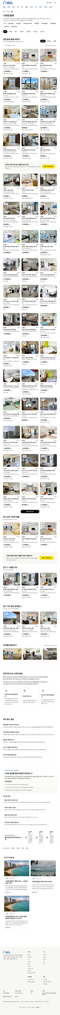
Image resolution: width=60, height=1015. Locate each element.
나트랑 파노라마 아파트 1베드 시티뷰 (30, 442)
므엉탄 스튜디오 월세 (45, 628)
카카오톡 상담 (31, 979)
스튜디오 (22, 31)
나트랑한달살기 (44, 23)
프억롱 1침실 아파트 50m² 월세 (29, 386)
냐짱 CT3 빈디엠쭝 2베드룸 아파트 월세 (48, 414)
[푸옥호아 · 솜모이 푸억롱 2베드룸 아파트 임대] (11, 140)
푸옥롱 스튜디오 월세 (8, 190)
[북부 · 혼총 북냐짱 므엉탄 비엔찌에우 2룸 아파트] (11, 236)
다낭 (18, 7)
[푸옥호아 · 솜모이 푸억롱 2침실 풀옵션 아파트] (11, 83)
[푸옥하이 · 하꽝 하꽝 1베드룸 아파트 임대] (11, 208)
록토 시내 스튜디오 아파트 (28, 190)
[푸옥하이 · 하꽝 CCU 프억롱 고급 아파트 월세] (30, 291)
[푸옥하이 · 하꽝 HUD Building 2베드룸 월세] (30, 319)
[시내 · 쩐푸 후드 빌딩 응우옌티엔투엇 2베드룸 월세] (48, 460)
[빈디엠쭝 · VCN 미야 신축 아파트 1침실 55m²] (48, 488)
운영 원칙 (45, 984)
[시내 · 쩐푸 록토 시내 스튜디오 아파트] (30, 180)
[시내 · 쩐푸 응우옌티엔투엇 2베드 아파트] (30, 140)
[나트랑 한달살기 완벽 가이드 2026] (43, 868)
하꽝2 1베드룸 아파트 (45, 150)
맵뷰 (29, 963)
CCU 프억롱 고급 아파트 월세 (29, 301)
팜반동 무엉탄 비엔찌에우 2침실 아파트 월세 (48, 93)
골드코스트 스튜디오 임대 (9, 65)
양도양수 (45, 7)
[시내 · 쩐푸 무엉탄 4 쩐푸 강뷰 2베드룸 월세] (11, 488)
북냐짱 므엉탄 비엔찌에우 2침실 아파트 (48, 218)
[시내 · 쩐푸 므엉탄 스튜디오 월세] (48, 618)
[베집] (6, 952)
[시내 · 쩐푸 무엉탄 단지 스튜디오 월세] (30, 618)
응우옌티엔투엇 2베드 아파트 (28, 150)
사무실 (40, 7)
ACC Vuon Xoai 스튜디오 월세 (11, 301)
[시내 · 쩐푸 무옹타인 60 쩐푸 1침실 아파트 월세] (30, 488)
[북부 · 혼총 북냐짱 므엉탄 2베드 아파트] (48, 236)
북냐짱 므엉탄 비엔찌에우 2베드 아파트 (30, 218)
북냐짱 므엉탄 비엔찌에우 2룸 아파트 (11, 246)
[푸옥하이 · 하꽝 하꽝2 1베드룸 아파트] (48, 140)
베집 (4, 11)
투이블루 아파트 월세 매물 (46, 386)
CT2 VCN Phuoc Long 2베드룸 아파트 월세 (48, 329)
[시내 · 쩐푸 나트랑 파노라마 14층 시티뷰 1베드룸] (48, 432)
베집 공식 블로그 (31, 981)
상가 (36, 7)
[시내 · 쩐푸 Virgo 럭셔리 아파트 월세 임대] (11, 264)
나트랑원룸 (36, 23)
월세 (26, 7)
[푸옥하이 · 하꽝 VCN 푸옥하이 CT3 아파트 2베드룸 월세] (11, 347)
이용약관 (45, 979)
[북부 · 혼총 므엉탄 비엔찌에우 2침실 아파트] (30, 55)
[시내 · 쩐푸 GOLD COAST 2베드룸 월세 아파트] (48, 291)
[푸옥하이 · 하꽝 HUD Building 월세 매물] (11, 319)
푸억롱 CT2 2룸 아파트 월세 (10, 122)
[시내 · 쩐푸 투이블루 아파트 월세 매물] (48, 375)
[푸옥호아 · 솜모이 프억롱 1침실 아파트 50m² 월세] (30, 375)
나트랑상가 (6, 26)
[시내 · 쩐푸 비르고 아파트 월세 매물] (30, 347)
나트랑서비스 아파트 (27, 23)
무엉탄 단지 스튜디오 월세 (28, 628)
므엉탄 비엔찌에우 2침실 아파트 (29, 65)
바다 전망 (28, 31)
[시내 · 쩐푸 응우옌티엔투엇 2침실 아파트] (30, 83)
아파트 (10, 31)
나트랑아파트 (11, 23)
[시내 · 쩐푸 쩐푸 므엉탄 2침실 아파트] (48, 55)
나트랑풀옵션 (53, 23)
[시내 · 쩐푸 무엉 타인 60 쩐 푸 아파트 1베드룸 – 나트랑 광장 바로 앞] (30, 404)
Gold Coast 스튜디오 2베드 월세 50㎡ (30, 470)
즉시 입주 (35, 31)
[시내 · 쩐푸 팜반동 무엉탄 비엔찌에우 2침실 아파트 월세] (48, 83)
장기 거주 (42, 31)
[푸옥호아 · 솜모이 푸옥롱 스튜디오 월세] (11, 180)
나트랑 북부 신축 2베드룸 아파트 (47, 122)
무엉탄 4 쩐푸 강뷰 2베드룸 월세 (11, 499)
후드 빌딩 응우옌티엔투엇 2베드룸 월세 (48, 470)
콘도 (16, 31)
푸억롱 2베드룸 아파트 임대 (9, 150)
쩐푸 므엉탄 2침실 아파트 (46, 65)
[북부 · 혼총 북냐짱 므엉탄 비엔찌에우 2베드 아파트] (30, 208)
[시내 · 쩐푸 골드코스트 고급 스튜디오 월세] (11, 432)
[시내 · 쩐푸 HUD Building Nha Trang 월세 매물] (11, 375)
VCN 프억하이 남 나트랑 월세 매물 (11, 414)
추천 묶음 (49, 41)
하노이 (13, 7)
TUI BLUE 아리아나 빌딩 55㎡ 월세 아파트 (48, 358)
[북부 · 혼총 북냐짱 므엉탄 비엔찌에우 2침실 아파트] (48, 208)
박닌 (22, 7)
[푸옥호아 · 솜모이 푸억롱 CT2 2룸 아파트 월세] (11, 111)
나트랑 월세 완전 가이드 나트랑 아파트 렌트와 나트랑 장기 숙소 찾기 (16, 917)
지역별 (54, 41)
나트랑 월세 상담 (8, 781)
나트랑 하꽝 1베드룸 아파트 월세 (29, 122)
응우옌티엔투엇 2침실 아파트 (28, 93)
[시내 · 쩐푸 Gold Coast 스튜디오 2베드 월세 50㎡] (30, 460)
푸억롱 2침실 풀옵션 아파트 (9, 93)
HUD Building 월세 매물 (9, 329)
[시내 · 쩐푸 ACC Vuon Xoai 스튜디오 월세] (11, 291)
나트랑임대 (18, 23)
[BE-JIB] (8, 2)
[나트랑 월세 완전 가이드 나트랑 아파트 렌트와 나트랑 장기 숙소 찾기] (16, 904)
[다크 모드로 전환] (55, 2)
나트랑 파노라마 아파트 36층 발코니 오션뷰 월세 (11, 470)
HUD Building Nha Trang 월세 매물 (11, 386)
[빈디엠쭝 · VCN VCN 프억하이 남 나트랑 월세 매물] (11, 404)
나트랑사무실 (14, 26)
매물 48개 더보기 (30, 511)
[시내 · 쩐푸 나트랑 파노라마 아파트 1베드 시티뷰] (30, 432)
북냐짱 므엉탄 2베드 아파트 (46, 246)
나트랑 (4, 7)
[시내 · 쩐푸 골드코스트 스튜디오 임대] (11, 55)
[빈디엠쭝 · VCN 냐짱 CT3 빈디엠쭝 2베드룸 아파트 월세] (48, 404)
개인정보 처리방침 (47, 981)
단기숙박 (31, 7)
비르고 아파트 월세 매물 (27, 358)
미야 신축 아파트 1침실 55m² (47, 499)
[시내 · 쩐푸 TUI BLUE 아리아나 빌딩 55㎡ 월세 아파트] (48, 347)
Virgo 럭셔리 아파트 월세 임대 (10, 275)
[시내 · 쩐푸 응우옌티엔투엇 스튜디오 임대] (48, 180)
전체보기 (43, 41)
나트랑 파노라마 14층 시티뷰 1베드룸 (48, 442)
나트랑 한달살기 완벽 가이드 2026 (42, 881)
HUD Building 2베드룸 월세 (29, 329)
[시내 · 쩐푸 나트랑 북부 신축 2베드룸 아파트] (48, 111)
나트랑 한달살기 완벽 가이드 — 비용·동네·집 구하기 (16, 882)
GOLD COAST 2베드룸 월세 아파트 (48, 301)
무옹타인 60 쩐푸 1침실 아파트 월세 (30, 499)
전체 (5, 31)
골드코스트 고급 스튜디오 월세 (10, 442)
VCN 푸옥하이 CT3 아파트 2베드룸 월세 (11, 358)
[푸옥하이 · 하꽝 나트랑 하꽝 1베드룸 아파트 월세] (30, 111)
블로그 (51, 7)
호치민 (9, 7)
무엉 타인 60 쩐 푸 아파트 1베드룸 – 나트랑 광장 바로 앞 (30, 414)
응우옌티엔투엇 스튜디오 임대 (47, 190)
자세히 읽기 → (8, 892)
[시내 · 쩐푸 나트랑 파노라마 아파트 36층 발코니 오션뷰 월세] (11, 460)
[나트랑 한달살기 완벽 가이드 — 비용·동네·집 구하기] (16, 868)
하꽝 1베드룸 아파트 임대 (9, 218)
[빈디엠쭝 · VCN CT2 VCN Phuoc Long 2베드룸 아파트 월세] (48, 319)
